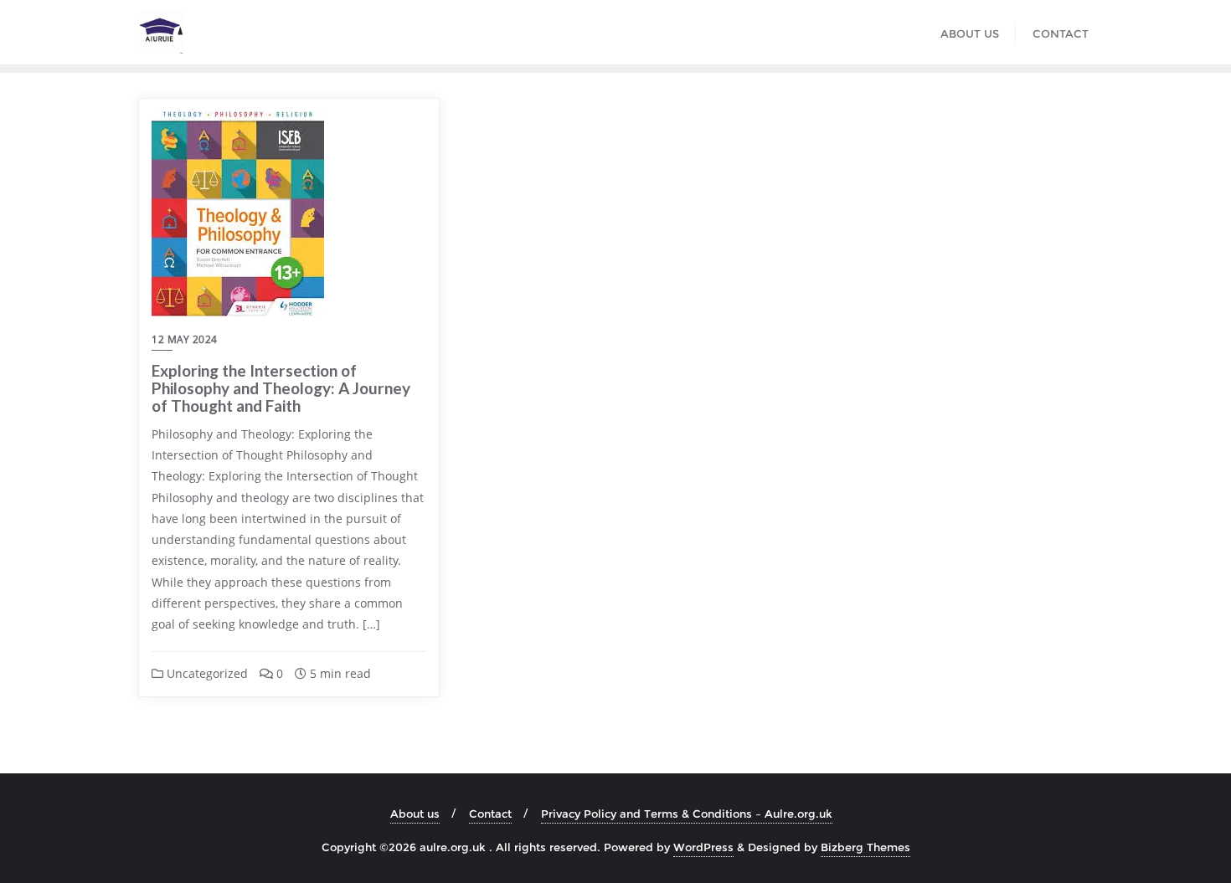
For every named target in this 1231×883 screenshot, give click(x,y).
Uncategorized (205, 673)
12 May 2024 (185, 339)
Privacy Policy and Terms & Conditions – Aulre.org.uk (686, 813)
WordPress (703, 847)
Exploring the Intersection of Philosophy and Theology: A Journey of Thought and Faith (281, 388)
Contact (490, 813)
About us (415, 813)
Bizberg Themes (865, 847)
